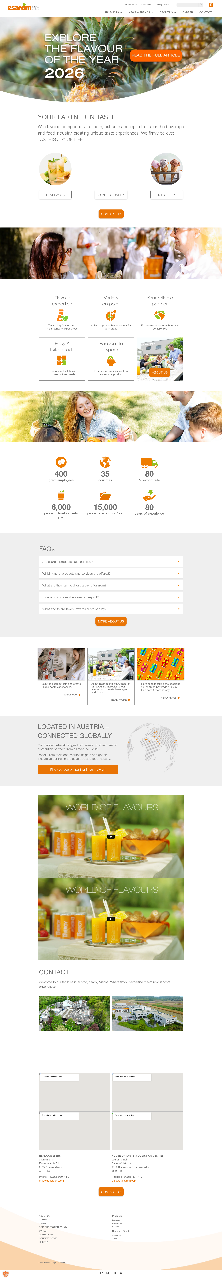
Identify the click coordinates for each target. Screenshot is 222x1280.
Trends (114, 1238)
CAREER (187, 13)
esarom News (117, 1235)
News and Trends (121, 1231)
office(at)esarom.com (51, 1181)
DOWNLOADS (46, 1234)
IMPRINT (43, 1223)
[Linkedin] (211, 5)
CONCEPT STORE (48, 1238)
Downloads (146, 4)
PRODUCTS (111, 13)
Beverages (116, 1220)
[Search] (201, 5)
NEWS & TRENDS (139, 13)
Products (117, 1216)
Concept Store (162, 4)
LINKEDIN (44, 1242)
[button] (5, 1274)
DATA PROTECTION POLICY (53, 1227)
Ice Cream (115, 1227)
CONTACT (205, 13)
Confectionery (117, 1223)
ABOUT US (166, 13)
